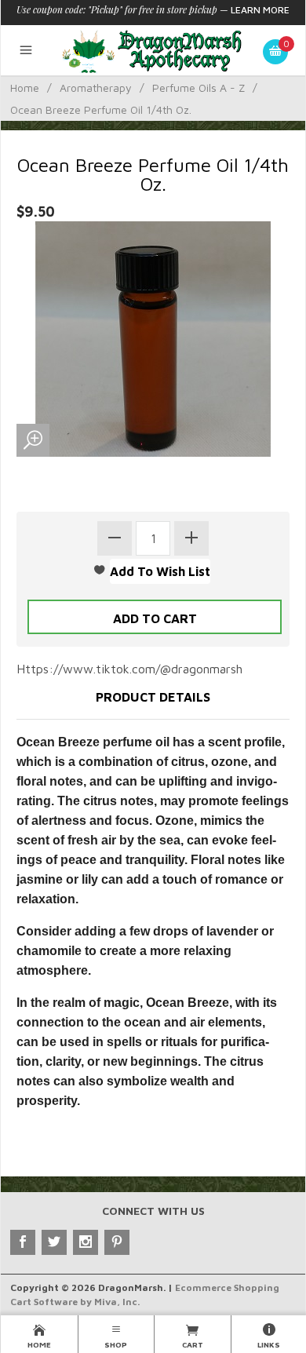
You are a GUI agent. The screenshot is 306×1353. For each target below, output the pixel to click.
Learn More (260, 10)
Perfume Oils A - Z (198, 87)
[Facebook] (22, 1242)
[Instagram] (85, 1242)
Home (24, 87)
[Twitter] (54, 1242)
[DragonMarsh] (153, 50)
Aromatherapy (96, 87)
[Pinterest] (116, 1242)
